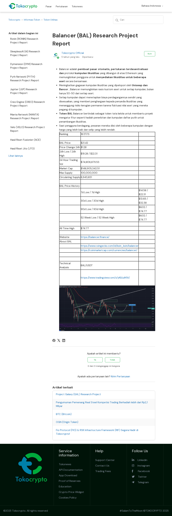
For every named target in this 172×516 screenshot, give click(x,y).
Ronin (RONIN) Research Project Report (24, 40)
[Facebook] (53, 340)
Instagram (142, 465)
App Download (68, 475)
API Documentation (71, 470)
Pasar (49, 6)
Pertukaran (62, 6)
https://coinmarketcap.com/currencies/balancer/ (109, 250)
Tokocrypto (14, 19)
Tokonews (77, 6)
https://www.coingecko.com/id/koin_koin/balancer (109, 246)
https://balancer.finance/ (95, 237)
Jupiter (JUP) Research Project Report (23, 91)
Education (65, 486)
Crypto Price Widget (71, 492)
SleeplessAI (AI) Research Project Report (25, 53)
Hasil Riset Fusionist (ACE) (25, 140)
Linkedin (140, 460)
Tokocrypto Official (72, 53)
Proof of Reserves (69, 481)
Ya (95, 359)
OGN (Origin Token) (67, 422)
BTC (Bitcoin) (64, 414)
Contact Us (102, 465)
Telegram (141, 482)
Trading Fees (103, 471)
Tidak (112, 359)
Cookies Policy (68, 497)
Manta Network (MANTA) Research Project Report (24, 116)
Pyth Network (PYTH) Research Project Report (24, 78)
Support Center (105, 460)
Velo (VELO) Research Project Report (27, 129)
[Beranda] (23, 6)
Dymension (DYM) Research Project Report (26, 66)
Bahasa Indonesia (151, 5)
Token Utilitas (51, 19)
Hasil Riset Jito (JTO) (22, 148)
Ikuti (150, 53)
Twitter (141, 476)
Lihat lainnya (16, 156)
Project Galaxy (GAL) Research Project (78, 394)
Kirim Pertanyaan (120, 376)
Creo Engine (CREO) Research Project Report (27, 104)
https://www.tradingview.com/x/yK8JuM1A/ (105, 277)
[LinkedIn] (63, 340)
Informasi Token (32, 19)
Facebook (141, 471)
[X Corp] (58, 340)
